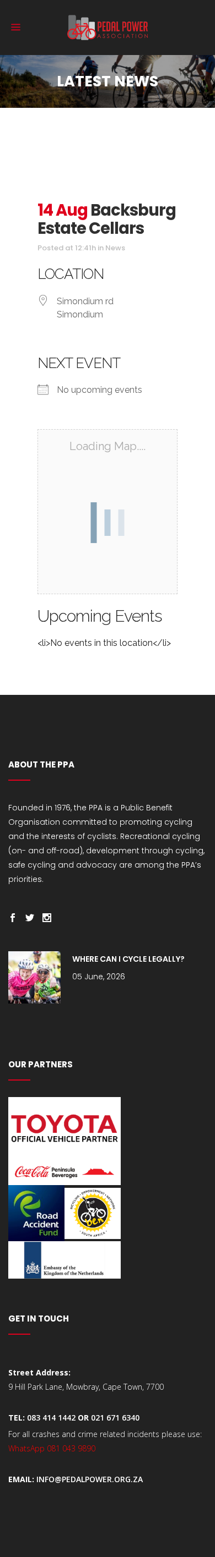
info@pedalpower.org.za (89, 1479)
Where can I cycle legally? (128, 958)
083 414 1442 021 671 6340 (83, 1417)
